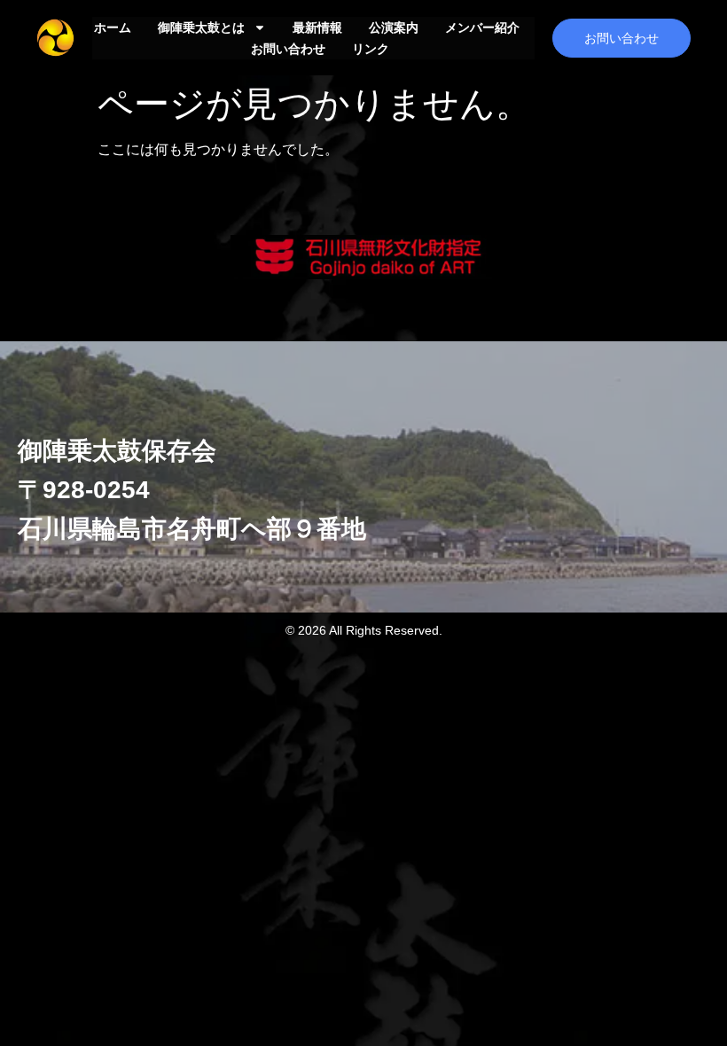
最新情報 (317, 27)
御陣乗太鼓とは (201, 27)
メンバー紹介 (482, 27)
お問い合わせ (288, 49)
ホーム (112, 27)
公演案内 (393, 27)
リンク (370, 49)
